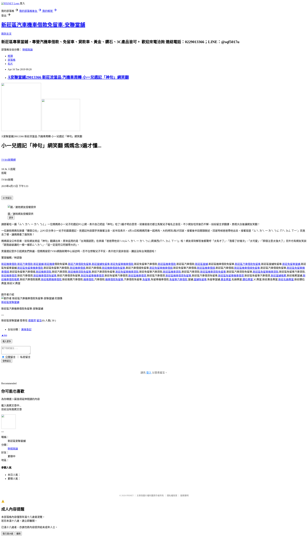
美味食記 (26, 329)
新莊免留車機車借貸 (92, 275)
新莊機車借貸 (9, 275)
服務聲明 (184, 495)
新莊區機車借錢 (206, 268)
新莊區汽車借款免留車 (248, 264)
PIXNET (130, 495)
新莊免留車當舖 (291, 264)
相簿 (10, 56)
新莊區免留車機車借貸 (231, 275)
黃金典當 (226, 279)
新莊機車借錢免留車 (113, 268)
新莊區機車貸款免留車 (213, 271)
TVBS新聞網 (8, 159)
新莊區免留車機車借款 (30, 268)
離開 (18, 533)
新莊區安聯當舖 (10, 302)
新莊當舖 (38, 264)
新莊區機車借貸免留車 (178, 275)
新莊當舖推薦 (278, 275)
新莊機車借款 (9, 264)
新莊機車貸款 (43, 271)
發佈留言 (7, 361)
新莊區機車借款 (167, 264)
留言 (39, 320)
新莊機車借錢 (77, 268)
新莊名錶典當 (286, 279)
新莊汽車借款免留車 (79, 264)
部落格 (11, 60)
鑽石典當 (248, 279)
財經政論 (27, 49)
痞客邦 (32, 320)
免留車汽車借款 (178, 279)
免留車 (146, 279)
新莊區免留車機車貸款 (265, 271)
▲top (4, 335)
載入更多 (7, 341)
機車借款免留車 (114, 279)
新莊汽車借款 (25, 264)
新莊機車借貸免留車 (44, 275)
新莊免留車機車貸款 (127, 271)
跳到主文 (6, 33)
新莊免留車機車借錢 (161, 268)
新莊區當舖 (201, 264)
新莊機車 (49, 264)
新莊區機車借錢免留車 (247, 268)
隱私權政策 (172, 495)
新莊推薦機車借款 (51, 279)
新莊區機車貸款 (172, 271)
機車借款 (88, 279)
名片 (10, 63)
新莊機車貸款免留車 (79, 271)
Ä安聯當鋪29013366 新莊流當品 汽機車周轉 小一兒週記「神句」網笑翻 (68, 77)
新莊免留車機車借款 (121, 264)
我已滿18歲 (8, 533)
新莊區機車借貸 (137, 275)
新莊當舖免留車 (101, 264)
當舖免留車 (200, 279)
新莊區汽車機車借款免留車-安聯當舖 (43, 25)
